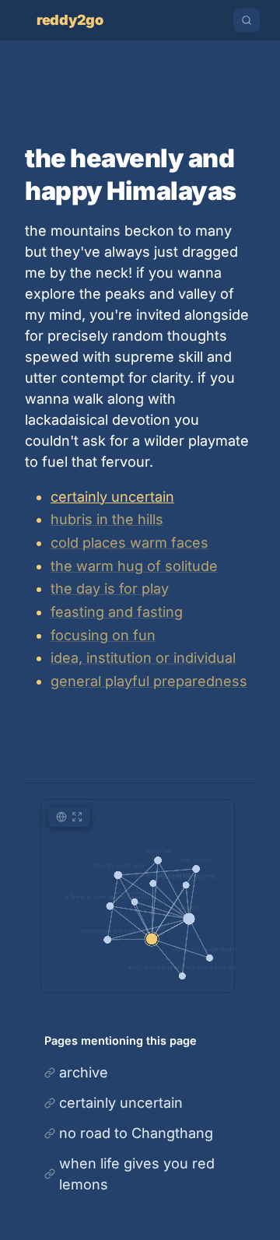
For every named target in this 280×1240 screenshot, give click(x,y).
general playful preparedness (149, 681)
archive (83, 1072)
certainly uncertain (112, 497)
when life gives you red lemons (137, 1174)
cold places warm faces (129, 542)
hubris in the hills (107, 519)
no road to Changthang (136, 1133)
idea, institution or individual (143, 658)
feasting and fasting (117, 612)
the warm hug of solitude (134, 566)
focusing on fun (103, 635)
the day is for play (110, 588)
